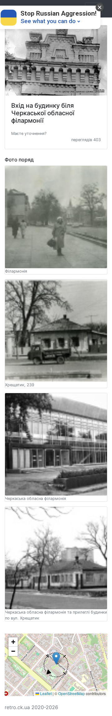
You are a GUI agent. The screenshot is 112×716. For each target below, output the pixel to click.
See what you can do (48, 21)
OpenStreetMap (71, 693)
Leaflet (45, 693)
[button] (28, 133)
